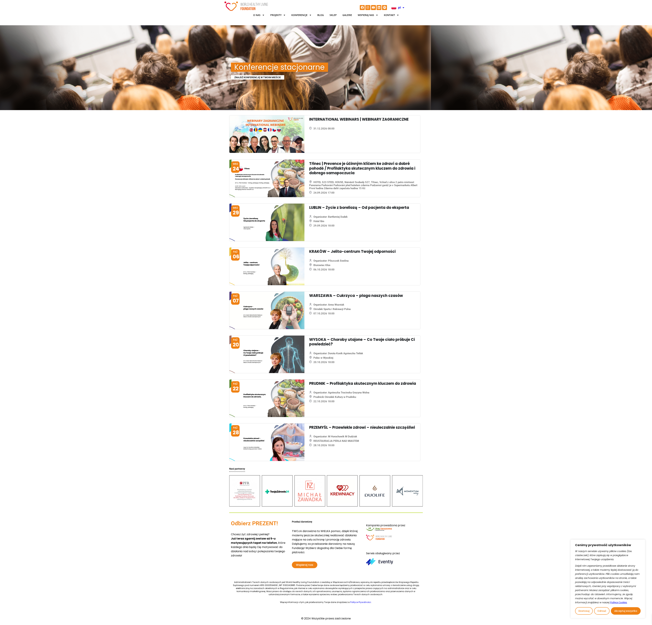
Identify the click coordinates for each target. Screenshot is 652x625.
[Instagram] (367, 7)
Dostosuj (583, 611)
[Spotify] (384, 7)
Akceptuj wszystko (625, 611)
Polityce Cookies (618, 602)
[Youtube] (373, 7)
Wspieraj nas (366, 15)
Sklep (333, 15)
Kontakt (389, 15)
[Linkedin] (379, 7)
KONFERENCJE (299, 15)
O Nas (256, 15)
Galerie (347, 15)
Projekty (276, 15)
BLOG (320, 15)
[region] (607, 578)
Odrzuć (601, 611)
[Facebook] (362, 7)
